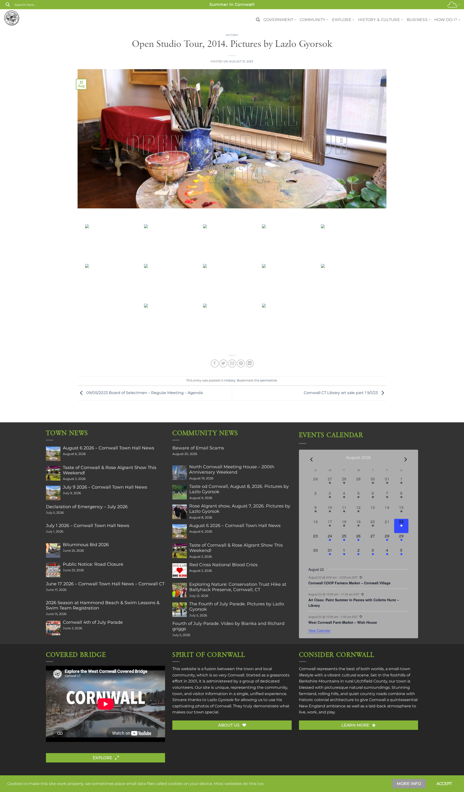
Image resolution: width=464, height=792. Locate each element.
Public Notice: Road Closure (93, 564)
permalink (268, 380)
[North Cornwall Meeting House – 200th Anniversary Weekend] (179, 472)
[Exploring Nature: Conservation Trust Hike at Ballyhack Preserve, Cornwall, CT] (179, 590)
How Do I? (445, 19)
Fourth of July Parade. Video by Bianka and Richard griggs (228, 626)
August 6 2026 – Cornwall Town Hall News (108, 448)
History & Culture (379, 19)
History (232, 35)
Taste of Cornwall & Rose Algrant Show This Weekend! (109, 470)
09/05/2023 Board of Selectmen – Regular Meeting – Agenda (144, 392)
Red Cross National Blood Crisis (223, 564)
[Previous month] (311, 459)
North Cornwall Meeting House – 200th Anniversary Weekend (231, 469)
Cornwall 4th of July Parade (93, 622)
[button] (258, 19)
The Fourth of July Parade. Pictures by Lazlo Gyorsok (236, 606)
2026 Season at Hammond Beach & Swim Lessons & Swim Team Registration (103, 605)
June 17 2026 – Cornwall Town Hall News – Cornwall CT (105, 584)
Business (417, 19)
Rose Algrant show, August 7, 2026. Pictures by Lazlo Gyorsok (239, 508)
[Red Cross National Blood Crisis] (179, 570)
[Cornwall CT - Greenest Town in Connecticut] (21, 18)
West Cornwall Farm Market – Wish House (342, 622)
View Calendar (319, 630)
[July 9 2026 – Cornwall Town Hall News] (53, 493)
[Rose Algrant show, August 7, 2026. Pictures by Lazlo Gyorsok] (179, 512)
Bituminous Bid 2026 (86, 544)
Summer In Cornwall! (232, 4)
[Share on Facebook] (215, 363)
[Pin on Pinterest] (241, 363)
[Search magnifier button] (8, 4)
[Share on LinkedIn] (250, 363)
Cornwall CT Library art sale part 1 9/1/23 (341, 392)
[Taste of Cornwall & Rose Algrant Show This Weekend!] (53, 473)
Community (312, 19)
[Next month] (405, 459)
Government (278, 19)
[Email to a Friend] (232, 363)
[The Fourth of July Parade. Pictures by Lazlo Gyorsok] (179, 609)
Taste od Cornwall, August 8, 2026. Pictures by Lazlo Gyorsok (239, 489)
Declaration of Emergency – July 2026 (87, 506)
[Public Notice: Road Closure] (53, 570)
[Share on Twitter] (223, 363)
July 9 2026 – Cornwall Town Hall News (105, 487)
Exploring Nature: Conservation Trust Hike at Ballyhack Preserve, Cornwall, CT (237, 587)
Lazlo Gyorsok (220, 699)
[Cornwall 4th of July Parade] (53, 628)
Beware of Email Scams (198, 448)
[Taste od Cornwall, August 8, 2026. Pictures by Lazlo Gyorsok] (179, 492)
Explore (341, 19)
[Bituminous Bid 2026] (53, 550)
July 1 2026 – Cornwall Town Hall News (87, 525)
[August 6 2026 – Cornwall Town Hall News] (53, 454)
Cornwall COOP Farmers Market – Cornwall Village (349, 582)
